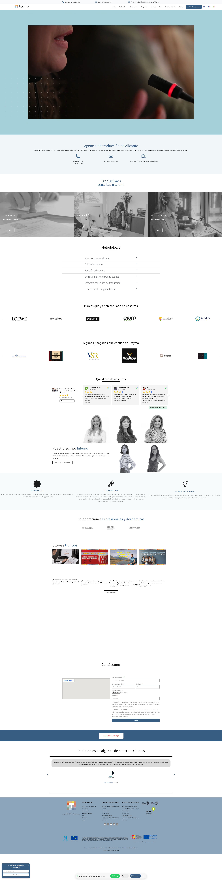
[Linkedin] (114, 824)
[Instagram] (117, 824)
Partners (181, 7)
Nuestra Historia (170, 7)
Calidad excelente (94, 264)
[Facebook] (105, 824)
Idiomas (153, 7)
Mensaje (114, 696)
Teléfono (139, 684)
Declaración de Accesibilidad (123, 847)
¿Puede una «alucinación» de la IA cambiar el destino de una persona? (65, 581)
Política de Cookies (104, 847)
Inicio (113, 7)
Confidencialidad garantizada (100, 289)
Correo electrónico (117, 684)
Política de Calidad (112, 847)
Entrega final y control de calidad (102, 276)
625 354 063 (76, 2)
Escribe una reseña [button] (67, 401)
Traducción (122, 7)
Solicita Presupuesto (193, 7)
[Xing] (108, 824)
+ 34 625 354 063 (78, 164)
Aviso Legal (86, 847)
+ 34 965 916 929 (78, 161)
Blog (160, 7)
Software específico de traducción (103, 283)
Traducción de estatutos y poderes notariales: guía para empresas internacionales (152, 583)
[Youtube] (111, 824)
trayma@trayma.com (104, 2)
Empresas (144, 7)
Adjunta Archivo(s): (117, 691)
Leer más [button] (116, 403)
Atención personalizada (97, 258)
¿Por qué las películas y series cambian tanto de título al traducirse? (95, 582)
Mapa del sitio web (134, 847)
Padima (115, 783)
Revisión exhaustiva (95, 270)
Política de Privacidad (94, 847)
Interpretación (133, 7)
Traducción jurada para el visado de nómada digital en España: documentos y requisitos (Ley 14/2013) (124, 583)
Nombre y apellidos (118, 677)
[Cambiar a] (204, 7)
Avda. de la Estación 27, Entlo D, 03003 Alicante (145, 2)
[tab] (111, 258)
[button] (8, 230)
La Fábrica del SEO (115, 850)
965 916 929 (68, 2)
